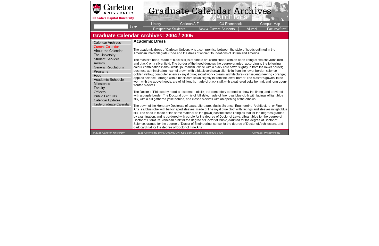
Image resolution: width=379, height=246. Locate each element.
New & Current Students (217, 29)
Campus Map (270, 24)
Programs (101, 71)
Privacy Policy (272, 132)
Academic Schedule (109, 80)
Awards (99, 63)
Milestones (102, 84)
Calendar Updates (107, 100)
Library (156, 24)
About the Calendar (108, 51)
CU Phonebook (230, 24)
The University (105, 55)
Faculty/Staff (276, 29)
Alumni (252, 29)
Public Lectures (105, 96)
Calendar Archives (107, 43)
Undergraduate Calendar (112, 104)
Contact (257, 132)
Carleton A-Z (189, 24)
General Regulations (109, 67)
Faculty (99, 88)
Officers (100, 92)
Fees (97, 75)
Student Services (107, 59)
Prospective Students (169, 29)
